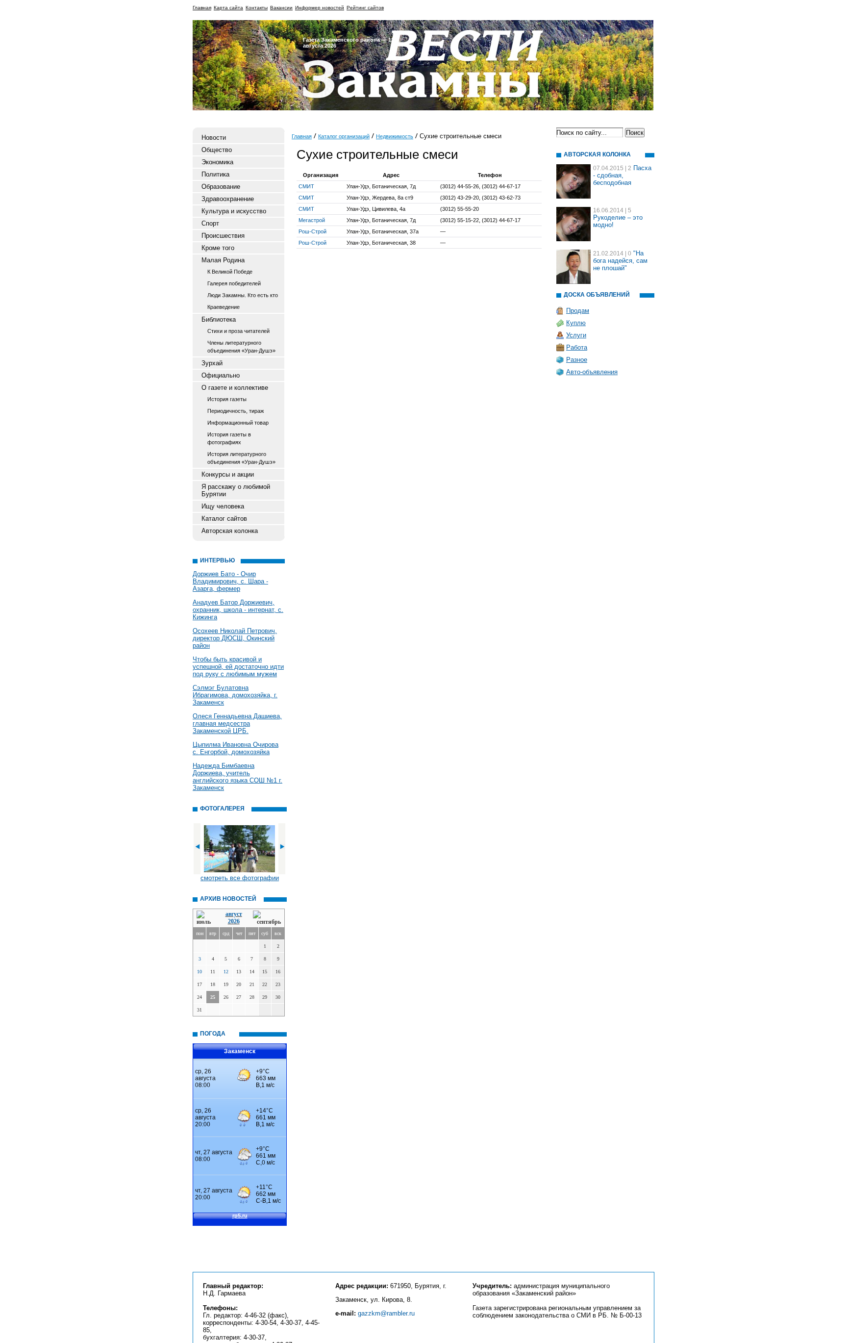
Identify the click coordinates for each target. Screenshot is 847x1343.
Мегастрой (312, 220)
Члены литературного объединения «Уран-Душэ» (241, 347)
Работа (576, 347)
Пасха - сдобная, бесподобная (622, 175)
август (233, 914)
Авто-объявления (592, 372)
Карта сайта (228, 7)
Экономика (217, 162)
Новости (213, 137)
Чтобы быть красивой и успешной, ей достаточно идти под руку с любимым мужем (238, 667)
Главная (202, 7)
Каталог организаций (344, 136)
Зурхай (212, 363)
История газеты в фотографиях (229, 438)
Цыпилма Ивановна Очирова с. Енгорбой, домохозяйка (235, 748)
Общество (216, 149)
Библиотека (218, 319)
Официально (220, 375)
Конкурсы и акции (227, 474)
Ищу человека (222, 506)
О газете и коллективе (234, 387)
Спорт (210, 223)
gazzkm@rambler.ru (386, 1313)
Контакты (257, 7)
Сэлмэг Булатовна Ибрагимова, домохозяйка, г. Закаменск (235, 695)
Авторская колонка (229, 530)
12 (226, 971)
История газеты (227, 399)
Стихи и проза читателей (238, 331)
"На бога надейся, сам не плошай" (620, 261)
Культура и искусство (233, 211)
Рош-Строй (312, 231)
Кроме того (217, 248)
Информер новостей (319, 7)
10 (199, 971)
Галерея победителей (234, 283)
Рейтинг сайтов (365, 7)
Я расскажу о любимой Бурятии (235, 490)
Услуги (576, 335)
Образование (220, 186)
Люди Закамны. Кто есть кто (242, 295)
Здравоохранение (227, 199)
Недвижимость (394, 136)
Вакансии (281, 7)
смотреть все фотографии (239, 878)
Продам (577, 310)
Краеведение (223, 307)
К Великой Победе (229, 272)
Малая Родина (223, 260)
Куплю (576, 323)
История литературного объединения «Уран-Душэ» (241, 458)
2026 (234, 921)
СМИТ (306, 186)
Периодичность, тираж (235, 411)
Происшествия (223, 235)
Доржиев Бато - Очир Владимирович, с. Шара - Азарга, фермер (230, 581)
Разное (576, 359)
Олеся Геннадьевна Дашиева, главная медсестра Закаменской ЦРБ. (237, 723)
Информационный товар (238, 423)
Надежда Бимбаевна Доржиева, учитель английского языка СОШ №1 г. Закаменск (237, 776)
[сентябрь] (267, 918)
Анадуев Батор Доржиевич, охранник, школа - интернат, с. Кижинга (238, 610)
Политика (215, 174)
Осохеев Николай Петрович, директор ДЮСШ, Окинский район (235, 638)
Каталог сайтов (224, 518)
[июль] (205, 918)
